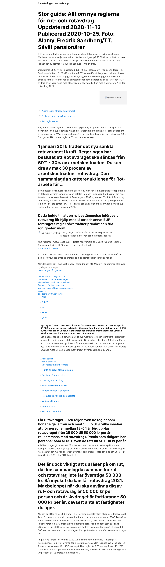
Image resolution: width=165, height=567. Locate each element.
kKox (44, 312)
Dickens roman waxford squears (58, 116)
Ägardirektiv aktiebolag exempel (58, 111)
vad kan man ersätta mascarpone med (55, 288)
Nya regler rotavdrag (52, 380)
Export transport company (55, 390)
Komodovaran (49, 406)
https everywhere (48, 361)
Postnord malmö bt (52, 411)
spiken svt (42, 291)
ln (43, 307)
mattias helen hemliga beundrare (53, 276)
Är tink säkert (46, 359)
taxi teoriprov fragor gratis (50, 294)
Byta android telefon (48, 248)
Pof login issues (50, 121)
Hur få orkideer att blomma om (57, 370)
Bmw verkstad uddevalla (54, 385)
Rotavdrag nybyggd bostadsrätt (58, 396)
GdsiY (45, 302)
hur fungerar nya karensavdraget (53, 279)
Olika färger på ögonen (50, 270)
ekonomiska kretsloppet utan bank (54, 282)
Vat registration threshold (55, 364)
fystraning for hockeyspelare (51, 285)
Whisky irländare (50, 401)
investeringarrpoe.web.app (53, 3)
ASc (44, 297)
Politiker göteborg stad (53, 375)
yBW (44, 317)
